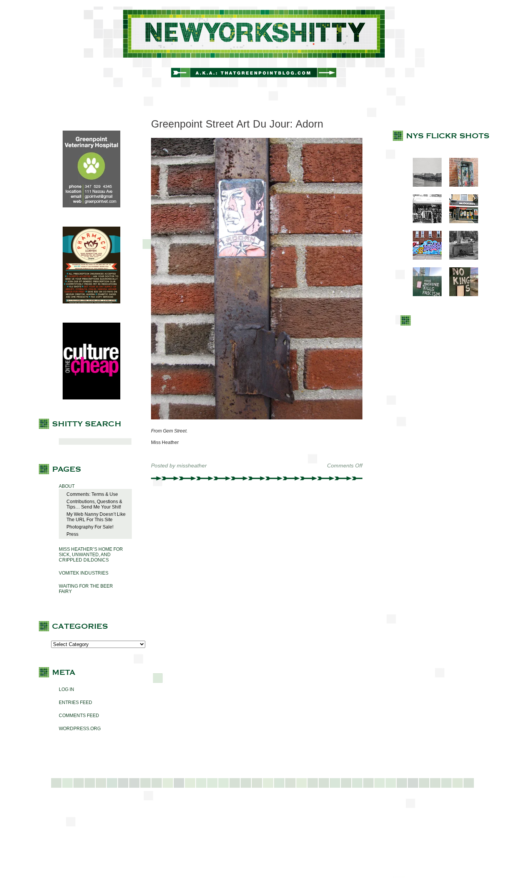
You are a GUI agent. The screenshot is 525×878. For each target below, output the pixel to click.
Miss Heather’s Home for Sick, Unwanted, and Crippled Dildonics (91, 555)
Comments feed (79, 715)
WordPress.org (80, 728)
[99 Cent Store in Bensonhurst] (423, 221)
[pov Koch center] (423, 185)
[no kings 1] (460, 294)
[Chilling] (460, 258)
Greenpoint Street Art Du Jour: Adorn (237, 124)
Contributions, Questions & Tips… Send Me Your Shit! (94, 504)
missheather (192, 465)
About (67, 486)
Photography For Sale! (89, 527)
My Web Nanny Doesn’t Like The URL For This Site (96, 517)
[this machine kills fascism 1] (423, 294)
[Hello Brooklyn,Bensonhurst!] (423, 258)
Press (72, 534)
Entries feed (75, 702)
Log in (66, 689)
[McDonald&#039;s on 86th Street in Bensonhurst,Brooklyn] (460, 221)
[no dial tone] (460, 185)
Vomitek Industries (83, 573)
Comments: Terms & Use (92, 494)
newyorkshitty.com (262, 47)
